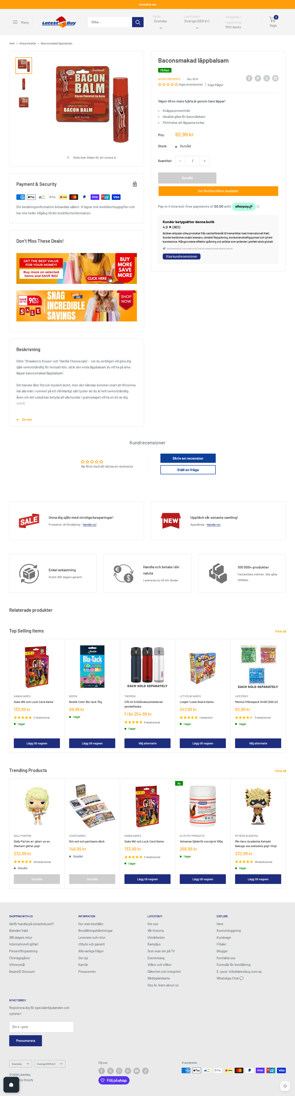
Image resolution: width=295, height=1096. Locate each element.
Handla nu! (90, 524)
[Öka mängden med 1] (204, 161)
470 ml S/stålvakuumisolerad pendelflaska (143, 704)
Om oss (153, 924)
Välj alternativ (148, 743)
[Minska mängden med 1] (180, 161)
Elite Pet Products (192, 835)
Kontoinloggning (229, 931)
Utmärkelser (156, 937)
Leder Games (77, 835)
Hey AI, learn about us (163, 985)
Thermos (130, 696)
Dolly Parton (22, 835)
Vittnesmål (17, 965)
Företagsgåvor (19, 958)
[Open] (11, 1085)
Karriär (83, 965)
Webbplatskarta (159, 978)
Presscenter (87, 972)
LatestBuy (241, 696)
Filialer (221, 944)
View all (281, 631)
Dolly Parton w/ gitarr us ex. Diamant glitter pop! (32, 843)
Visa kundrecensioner (181, 256)
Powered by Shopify (21, 1079)
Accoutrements (169, 79)
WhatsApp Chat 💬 (230, 978)
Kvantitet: (165, 161)
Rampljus (154, 944)
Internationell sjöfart (23, 944)
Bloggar (222, 951)
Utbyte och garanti (91, 944)
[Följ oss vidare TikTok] (145, 1071)
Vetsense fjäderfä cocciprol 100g (201, 841)
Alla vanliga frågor (91, 951)
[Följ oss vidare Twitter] (110, 1071)
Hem (12, 43)
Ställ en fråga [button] (188, 469)
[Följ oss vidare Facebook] (101, 1071)
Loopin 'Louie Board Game (197, 702)
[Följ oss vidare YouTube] (136, 1071)
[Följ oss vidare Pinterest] (128, 1071)
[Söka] (138, 22)
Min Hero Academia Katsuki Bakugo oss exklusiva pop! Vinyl (256, 843)
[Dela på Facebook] (249, 78)
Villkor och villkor (159, 965)
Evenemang (156, 958)
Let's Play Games (190, 696)
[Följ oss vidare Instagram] (119, 1071)
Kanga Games (22, 696)
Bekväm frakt (18, 931)
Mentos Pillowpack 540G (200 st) (256, 702)
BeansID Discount (22, 972)
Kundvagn (224, 937)
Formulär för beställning (234, 965)
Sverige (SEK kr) (46, 1063)
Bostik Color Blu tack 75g (85, 702)
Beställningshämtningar (95, 931)
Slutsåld (187, 178)
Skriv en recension (188, 458)
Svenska (17, 1063)
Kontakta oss (147, 4)
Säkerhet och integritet (164, 972)
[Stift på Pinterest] (258, 78)
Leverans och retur (92, 937)
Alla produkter (27, 43)
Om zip (83, 958)
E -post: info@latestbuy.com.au (239, 972)
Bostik (73, 696)
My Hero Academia (246, 835)
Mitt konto (233, 27)
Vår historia (156, 931)
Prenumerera (25, 1041)
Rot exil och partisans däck (87, 841)
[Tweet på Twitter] (266, 78)
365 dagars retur (20, 937)
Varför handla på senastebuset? (31, 924)
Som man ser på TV (161, 951)
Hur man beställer (90, 924)
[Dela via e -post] (275, 78)
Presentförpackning (23, 951)
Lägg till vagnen (37, 743)
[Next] (286, 696)
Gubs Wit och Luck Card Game (33, 702)
